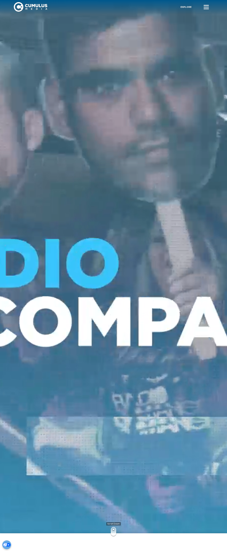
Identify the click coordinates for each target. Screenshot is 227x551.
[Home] (65, 7)
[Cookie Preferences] (6, 544)
